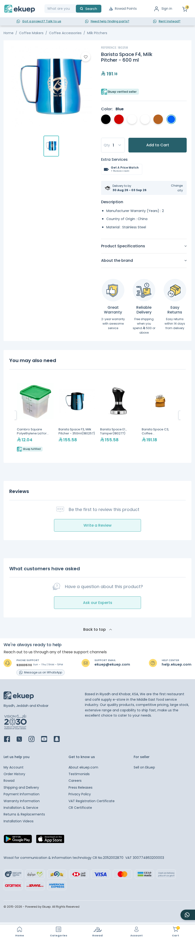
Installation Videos (19, 821)
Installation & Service (21, 807)
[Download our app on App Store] (50, 840)
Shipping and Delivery (21, 787)
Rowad (9, 780)
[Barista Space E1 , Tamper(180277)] (118, 415)
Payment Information (21, 794)
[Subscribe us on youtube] (47, 739)
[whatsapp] (187, 915)
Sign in (166, 8)
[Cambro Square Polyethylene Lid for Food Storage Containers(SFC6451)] (35, 415)
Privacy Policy (79, 794)
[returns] (175, 290)
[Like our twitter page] (22, 739)
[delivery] (144, 290)
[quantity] (113, 145)
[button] (174, 187)
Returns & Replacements (24, 814)
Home (9, 33)
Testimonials (79, 774)
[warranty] (113, 290)
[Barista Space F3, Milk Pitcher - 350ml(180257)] (77, 415)
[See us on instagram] (34, 739)
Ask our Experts (97, 602)
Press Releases (80, 787)
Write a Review (97, 525)
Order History (14, 774)
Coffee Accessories (65, 33)
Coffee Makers (31, 33)
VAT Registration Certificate (91, 801)
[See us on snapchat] (59, 739)
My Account (14, 767)
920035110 (24, 665)
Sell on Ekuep (144, 767)
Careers (75, 780)
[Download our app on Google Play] (18, 840)
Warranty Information (22, 801)
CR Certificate (80, 807)
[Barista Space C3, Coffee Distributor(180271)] (160, 415)
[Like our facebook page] (10, 739)
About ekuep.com (83, 767)
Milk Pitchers (97, 33)
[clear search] (74, 8)
